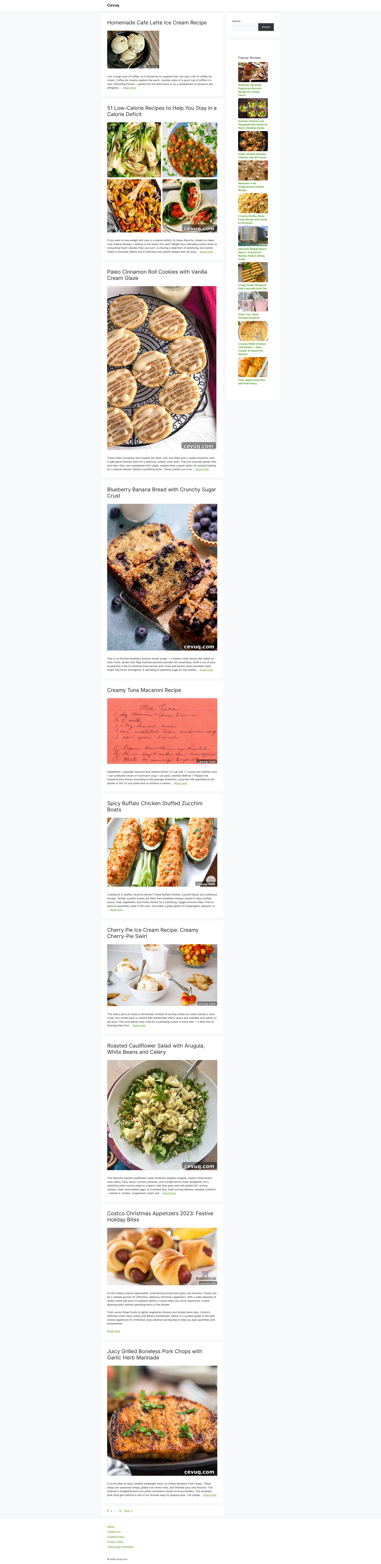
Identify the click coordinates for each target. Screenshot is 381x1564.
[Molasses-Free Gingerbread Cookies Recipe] (253, 170)
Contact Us (114, 1531)
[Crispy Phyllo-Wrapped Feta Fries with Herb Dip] (253, 272)
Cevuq (113, 5)
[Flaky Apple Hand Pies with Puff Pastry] (253, 367)
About (110, 1526)
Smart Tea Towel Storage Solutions (248, 316)
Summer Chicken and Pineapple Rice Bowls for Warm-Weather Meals (253, 124)
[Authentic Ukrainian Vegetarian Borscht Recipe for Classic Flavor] (253, 72)
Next (128, 1510)
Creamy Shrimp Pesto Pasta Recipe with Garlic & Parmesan (252, 219)
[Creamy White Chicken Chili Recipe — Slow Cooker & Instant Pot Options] (253, 331)
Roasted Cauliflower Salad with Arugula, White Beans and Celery (156, 1048)
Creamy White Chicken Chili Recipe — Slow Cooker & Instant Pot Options (252, 349)
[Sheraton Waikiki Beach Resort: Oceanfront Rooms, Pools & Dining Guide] (253, 236)
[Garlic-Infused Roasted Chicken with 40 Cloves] (253, 141)
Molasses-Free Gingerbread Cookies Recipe (251, 187)
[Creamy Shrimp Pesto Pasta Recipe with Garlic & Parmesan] (253, 203)
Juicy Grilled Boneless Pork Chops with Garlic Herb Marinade (154, 1354)
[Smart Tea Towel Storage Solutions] (253, 301)
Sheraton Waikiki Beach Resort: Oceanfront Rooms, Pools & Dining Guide (252, 254)
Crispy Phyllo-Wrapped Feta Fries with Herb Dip (252, 287)
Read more (129, 87)
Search (236, 21)
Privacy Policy (115, 1541)
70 (120, 1510)
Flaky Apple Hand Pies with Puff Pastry (251, 382)
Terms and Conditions (120, 1546)
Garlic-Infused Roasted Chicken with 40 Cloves (252, 156)
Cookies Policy (115, 1536)
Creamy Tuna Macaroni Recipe (144, 690)
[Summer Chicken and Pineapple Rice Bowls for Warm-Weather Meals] (253, 108)
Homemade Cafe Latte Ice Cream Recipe (157, 22)
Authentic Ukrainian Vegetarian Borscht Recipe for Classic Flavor (250, 90)
